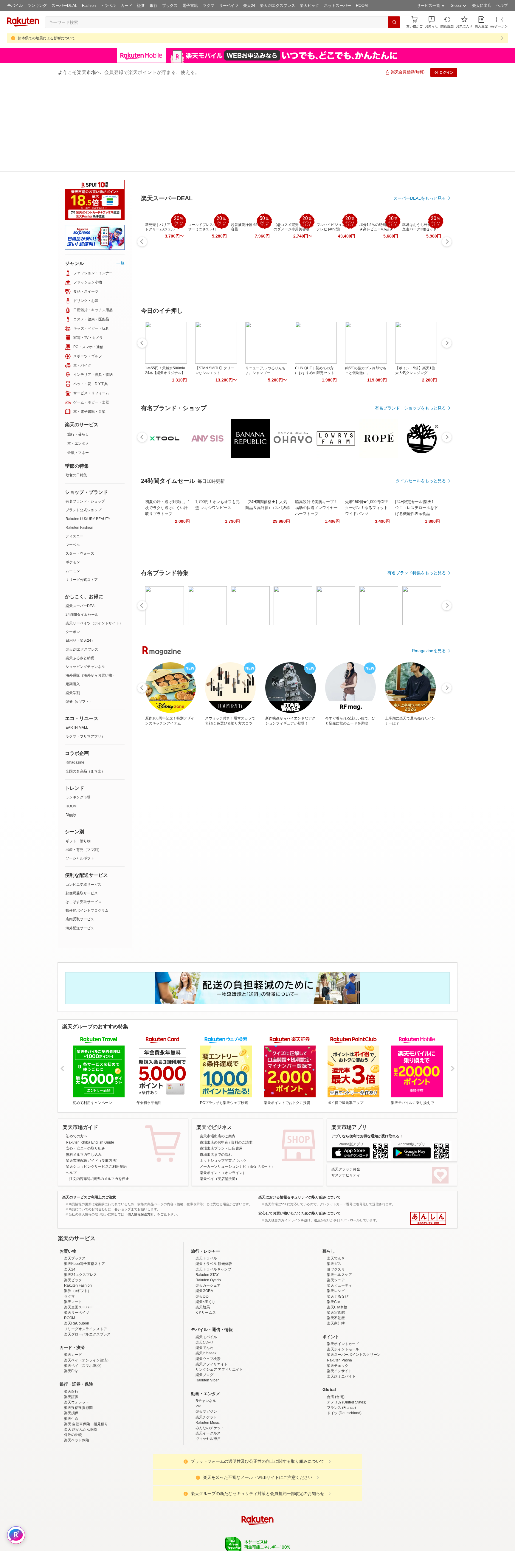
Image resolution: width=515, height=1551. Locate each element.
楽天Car (333, 1264)
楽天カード (73, 1317)
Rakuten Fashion (79, 438)
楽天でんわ (204, 1310)
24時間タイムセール (82, 525)
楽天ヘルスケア (339, 1237)
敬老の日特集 (76, 385)
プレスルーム (287, 1530)
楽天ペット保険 (76, 1402)
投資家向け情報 (196, 1530)
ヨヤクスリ (336, 1232)
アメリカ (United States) (346, 1365)
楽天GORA (204, 1253)
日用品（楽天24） (80, 551)
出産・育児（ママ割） (83, 760)
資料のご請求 (241, 1053)
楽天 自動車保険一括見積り (86, 1386)
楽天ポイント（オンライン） (223, 1083)
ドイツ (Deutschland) (344, 1375)
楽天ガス (334, 1226)
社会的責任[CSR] (258, 1530)
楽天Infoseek (206, 1315)
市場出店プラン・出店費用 (221, 1059)
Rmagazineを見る (429, 713)
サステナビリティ (345, 1085)
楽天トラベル (206, 1221)
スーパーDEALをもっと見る (419, 168)
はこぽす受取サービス (83, 812)
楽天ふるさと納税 (80, 568)
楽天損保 (71, 1375)
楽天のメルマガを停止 (111, 1089)
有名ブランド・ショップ (85, 412)
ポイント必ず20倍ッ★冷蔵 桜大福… (393, 505)
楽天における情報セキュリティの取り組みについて (299, 1107)
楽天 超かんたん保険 (80, 1392)
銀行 (153, 5)
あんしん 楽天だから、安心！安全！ (428, 1128)
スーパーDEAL (64, 5)
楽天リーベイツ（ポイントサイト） (94, 533)
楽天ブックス (75, 1221)
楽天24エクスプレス (277, 5)
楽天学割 (73, 603)
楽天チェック (337, 1328)
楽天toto (202, 1259)
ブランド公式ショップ (83, 420)
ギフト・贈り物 (78, 751)
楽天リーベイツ (76, 1275)
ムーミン (73, 481)
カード (126, 5)
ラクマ (208, 5)
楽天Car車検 (337, 1270)
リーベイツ (228, 5)
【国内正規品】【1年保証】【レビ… (326, 505)
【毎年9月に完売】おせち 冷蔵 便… (359, 505)
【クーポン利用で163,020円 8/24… (426, 505)
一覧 (120, 173)
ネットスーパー (337, 5)
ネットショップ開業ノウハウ (223, 1071)
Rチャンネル (206, 1363)
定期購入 (73, 594)
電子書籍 (190, 5)
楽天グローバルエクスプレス (87, 1297)
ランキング (37, 5)
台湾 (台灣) (336, 1359)
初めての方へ (76, 1046)
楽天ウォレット (76, 1365)
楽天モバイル (206, 1299)
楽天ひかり (204, 1305)
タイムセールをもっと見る (421, 543)
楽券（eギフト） (79, 612)
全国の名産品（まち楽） (85, 682)
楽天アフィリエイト (212, 1326)
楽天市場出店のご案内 (217, 1046)
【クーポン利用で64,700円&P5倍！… (158, 505)
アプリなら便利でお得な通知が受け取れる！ (367, 1046)
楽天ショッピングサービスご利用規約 (96, 1077)
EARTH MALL (77, 638)
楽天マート (73, 1264)
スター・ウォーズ (80, 464)
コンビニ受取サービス (83, 795)
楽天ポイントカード (343, 1306)
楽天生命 (71, 1381)
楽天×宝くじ (205, 1264)
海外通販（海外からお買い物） (91, 586)
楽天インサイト (339, 1333)
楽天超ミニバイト (341, 1339)
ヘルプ (502, 5)
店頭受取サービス (80, 829)
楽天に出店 (481, 5)
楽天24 (249, 5)
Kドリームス (206, 1275)
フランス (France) (341, 1370)
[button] (431, 22)
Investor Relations (225, 1530)
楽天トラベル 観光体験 (214, 1226)
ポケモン (73, 472)
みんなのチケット (210, 1390)
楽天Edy (70, 1333)
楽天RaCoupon (76, 1286)
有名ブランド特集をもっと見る (416, 635)
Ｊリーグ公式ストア (82, 490)
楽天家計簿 (336, 1286)
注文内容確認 (80, 1089)
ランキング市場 (78, 707)
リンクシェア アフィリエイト (219, 1332)
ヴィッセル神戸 (208, 1401)
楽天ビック (309, 5)
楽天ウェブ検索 (208, 1321)
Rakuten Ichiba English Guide (90, 1053)
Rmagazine (75, 673)
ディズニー (74, 446)
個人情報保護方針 (336, 1530)
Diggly (71, 725)
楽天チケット (206, 1380)
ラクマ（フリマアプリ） (85, 647)
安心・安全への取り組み (85, 1059)
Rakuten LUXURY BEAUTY (88, 429)
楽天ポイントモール (343, 1312)
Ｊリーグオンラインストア (85, 1291)
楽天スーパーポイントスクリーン (354, 1317)
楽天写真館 (336, 1275)
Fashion (89, 5)
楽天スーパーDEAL (81, 516)
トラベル (108, 5)
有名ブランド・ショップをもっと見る (410, 378)
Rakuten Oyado (208, 1242)
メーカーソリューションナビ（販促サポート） (237, 1077)
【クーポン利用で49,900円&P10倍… (193, 505)
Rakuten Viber (207, 1343)
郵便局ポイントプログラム (87, 821)
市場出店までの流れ (216, 1065)
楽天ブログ (204, 1337)
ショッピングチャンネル (85, 577)
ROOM (362, 5)
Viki (198, 1369)
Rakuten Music (208, 1385)
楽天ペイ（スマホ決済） (83, 1328)
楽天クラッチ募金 (345, 1079)
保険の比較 (73, 1397)
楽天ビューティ (339, 1248)
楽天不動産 (336, 1280)
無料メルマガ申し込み (84, 1065)
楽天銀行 (71, 1354)
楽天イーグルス (208, 1396)
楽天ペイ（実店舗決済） (219, 1089)
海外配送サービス (80, 838)
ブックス (170, 5)
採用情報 (310, 1530)
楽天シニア (336, 1242)
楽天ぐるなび (337, 1259)
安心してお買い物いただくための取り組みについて (299, 1124)
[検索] (394, 22)
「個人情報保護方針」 (140, 1124)
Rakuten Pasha (339, 1323)
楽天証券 (71, 1359)
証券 (141, 5)
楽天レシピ (336, 1253)
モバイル (15, 5)
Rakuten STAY (207, 1237)
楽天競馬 (203, 1270)
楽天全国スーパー (78, 1270)
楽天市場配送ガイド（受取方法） (93, 1071)
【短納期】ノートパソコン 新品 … (259, 505)
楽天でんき (336, 1221)
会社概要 (172, 1530)
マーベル (73, 455)
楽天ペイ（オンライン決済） (87, 1323)
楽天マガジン (206, 1374)
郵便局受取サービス (82, 803)
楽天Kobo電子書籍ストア (84, 1226)
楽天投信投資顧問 (78, 1370)
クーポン (73, 542)
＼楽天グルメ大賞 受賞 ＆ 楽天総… (225, 505)
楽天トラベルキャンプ (213, 1232)
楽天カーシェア (208, 1248)
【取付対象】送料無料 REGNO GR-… (291, 505)
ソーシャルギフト (80, 769)
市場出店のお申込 (214, 1053)
